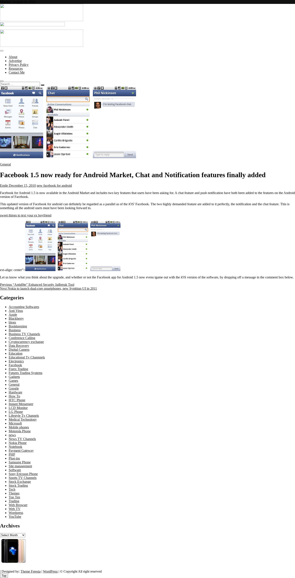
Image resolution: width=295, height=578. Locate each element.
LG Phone (16, 412)
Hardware (15, 392)
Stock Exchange (20, 481)
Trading (14, 501)
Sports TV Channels (22, 478)
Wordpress (16, 513)
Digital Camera (19, 349)
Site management (20, 466)
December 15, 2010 (22, 185)
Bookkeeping (18, 326)
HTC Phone (17, 400)
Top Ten (14, 497)
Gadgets (14, 377)
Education (15, 353)
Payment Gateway (21, 450)
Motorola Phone (20, 431)
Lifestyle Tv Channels (24, 415)
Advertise (15, 61)
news (12, 435)
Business (15, 330)
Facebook (15, 365)
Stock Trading (18, 485)
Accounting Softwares (24, 307)
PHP (12, 454)
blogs (12, 322)
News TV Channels (22, 439)
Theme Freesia (31, 571)
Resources (16, 68)
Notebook (15, 447)
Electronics (16, 361)
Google (14, 388)
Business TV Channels (24, 334)
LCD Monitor (18, 408)
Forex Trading (18, 369)
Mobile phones (19, 427)
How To (14, 396)
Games (13, 380)
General (5, 164)
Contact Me (17, 72)
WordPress (50, 571)
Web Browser (18, 505)
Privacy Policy (19, 64)
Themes (14, 493)
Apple (13, 314)
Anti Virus (16, 311)
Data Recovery (19, 345)
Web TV (15, 509)
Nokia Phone (18, 443)
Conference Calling (22, 338)
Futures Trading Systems (25, 373)
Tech (12, 489)
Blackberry (16, 318)
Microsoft (15, 423)
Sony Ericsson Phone (23, 474)
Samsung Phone (20, 462)
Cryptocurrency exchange (26, 342)
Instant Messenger (21, 404)
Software (15, 470)
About (13, 57)
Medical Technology (23, 419)
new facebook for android (54, 185)
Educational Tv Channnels (27, 357)
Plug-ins (14, 458)
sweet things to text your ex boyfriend (25, 215)
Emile (4, 185)
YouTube (15, 516)
